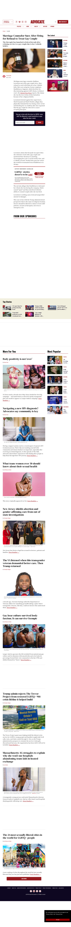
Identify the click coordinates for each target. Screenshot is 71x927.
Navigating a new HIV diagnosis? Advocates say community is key (20, 410)
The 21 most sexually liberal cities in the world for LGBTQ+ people (22, 836)
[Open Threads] (22, 22)
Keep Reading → (32, 456)
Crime (64, 50)
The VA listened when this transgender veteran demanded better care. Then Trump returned (24, 563)
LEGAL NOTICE (61, 888)
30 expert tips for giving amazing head (17, 307)
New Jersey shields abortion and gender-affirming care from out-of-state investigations (22, 511)
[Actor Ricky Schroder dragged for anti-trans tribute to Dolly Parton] (54, 390)
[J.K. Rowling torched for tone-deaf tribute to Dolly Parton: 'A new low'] (54, 360)
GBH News (34, 793)
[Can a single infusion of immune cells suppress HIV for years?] (29, 314)
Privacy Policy (49, 914)
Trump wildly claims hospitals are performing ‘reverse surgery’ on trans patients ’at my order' (40, 310)
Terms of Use (59, 914)
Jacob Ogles (6, 764)
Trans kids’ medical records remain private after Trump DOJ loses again (17, 316)
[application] (57, 85)
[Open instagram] (26, 22)
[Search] (55, 22)
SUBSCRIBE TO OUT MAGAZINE (6, 22)
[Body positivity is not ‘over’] (24, 376)
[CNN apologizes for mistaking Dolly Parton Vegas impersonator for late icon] (54, 73)
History (45, 26)
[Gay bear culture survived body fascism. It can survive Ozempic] (24, 636)
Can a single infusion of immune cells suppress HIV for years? (39, 316)
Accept (57, 919)
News (27, 26)
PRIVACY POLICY (39, 888)
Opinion (52, 26)
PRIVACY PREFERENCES (47, 888)
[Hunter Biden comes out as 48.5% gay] (54, 63)
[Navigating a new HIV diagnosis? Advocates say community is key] (24, 429)
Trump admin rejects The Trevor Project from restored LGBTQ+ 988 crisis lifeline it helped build (21, 696)
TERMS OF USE (54, 888)
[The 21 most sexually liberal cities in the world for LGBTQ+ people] (24, 855)
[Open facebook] (16, 22)
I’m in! (39, 122)
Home (4, 31)
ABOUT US (14, 888)
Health (36, 26)
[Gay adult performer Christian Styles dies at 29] (54, 410)
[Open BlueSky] (19, 22)
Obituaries (66, 407)
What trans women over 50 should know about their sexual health (21, 465)
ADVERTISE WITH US (30, 888)
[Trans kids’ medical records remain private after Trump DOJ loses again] (7, 314)
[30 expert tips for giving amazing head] (7, 307)
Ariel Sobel (9, 75)
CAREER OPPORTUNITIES (21, 888)
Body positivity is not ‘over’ (17, 359)
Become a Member (39, 173)
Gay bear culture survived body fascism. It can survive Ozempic (20, 617)
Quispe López (6, 362)
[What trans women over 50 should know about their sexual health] (24, 484)
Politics (19, 26)
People (65, 357)
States (64, 397)
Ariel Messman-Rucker (7, 469)
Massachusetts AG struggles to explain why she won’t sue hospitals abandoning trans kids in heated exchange (24, 757)
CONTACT (9, 888)
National (65, 40)
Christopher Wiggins (7, 518)
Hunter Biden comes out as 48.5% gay (65, 67)
